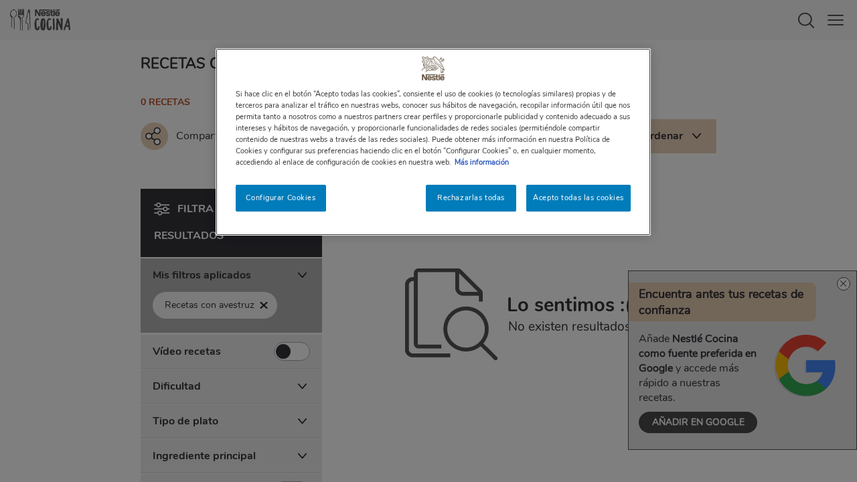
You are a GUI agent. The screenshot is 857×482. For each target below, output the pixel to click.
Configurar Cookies (280, 197)
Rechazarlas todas (471, 197)
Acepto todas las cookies (578, 197)
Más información (482, 162)
